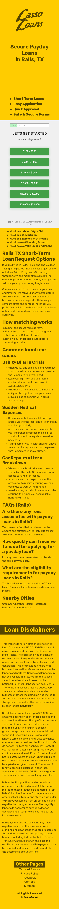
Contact (29, 881)
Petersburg (40, 603)
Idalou (29, 603)
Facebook (29, 877)
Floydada (27, 607)
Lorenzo (20, 603)
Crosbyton (8, 603)
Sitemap (29, 886)
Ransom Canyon (11, 607)
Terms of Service (29, 869)
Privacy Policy (29, 873)
